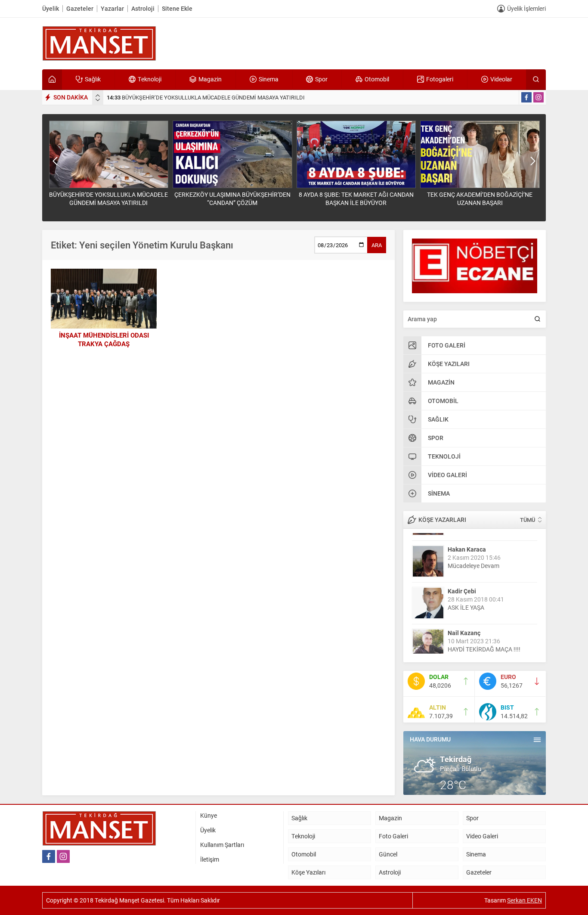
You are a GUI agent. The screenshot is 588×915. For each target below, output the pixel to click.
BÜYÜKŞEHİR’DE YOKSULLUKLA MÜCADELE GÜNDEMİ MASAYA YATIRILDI (206, 97)
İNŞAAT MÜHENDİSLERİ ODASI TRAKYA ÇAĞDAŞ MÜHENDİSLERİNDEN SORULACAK (104, 344)
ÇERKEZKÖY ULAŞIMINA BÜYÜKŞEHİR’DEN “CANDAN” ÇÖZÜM (232, 198)
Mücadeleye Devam (473, 558)
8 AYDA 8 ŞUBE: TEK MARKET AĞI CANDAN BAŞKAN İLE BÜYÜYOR (356, 198)
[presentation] (98, 95)
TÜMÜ (527, 520)
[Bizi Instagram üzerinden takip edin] (538, 97)
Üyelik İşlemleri (526, 8)
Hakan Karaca (467, 541)
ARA (376, 245)
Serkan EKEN (524, 900)
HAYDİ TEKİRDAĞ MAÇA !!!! (484, 641)
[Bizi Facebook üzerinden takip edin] (526, 97)
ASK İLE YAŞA (466, 600)
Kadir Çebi (462, 583)
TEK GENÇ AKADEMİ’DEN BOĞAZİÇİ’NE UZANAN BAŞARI (479, 198)
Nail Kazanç (464, 625)
